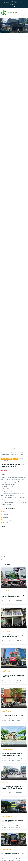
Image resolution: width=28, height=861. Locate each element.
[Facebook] (1, 559)
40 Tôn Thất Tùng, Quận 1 (8, 666)
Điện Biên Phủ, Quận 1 (7, 811)
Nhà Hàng (5, 514)
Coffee (4, 512)
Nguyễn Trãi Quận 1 (7, 706)
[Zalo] (14, 6)
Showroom (5, 517)
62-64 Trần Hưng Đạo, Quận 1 (9, 626)
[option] (14, 26)
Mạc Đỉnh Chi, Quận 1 (7, 844)
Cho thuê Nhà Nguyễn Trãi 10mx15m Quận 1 (13, 715)
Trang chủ (4, 453)
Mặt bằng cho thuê (13, 453)
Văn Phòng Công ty (7, 520)
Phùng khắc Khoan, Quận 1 (8, 744)
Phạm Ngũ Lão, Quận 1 (8, 586)
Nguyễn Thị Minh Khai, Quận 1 (9, 778)
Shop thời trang (7, 522)
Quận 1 (15, 458)
